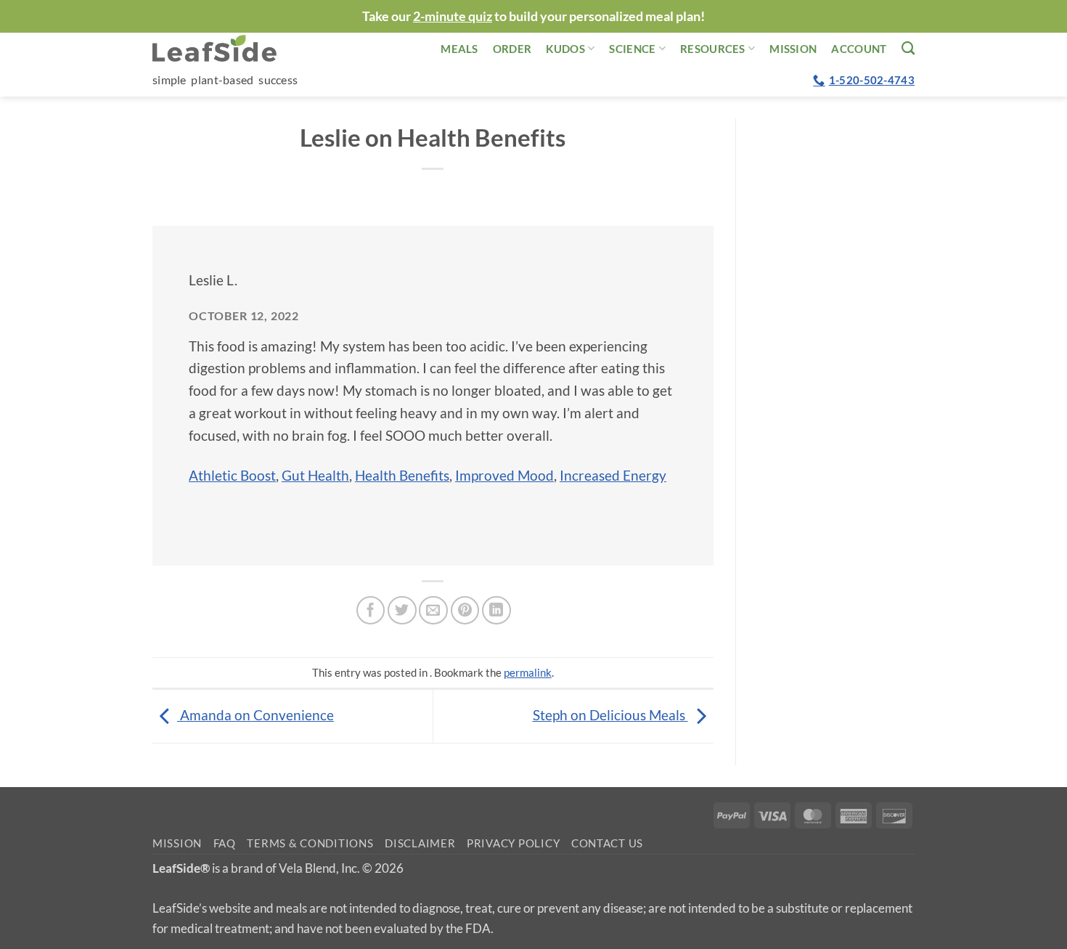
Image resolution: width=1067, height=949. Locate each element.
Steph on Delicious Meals (610, 714)
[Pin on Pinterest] (465, 610)
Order (512, 48)
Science (632, 48)
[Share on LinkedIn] (496, 610)
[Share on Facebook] (370, 610)
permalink (528, 672)
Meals (459, 48)
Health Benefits (402, 475)
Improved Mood (504, 475)
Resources (712, 48)
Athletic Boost (232, 475)
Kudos (565, 48)
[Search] (908, 48)
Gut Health (315, 475)
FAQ (224, 843)
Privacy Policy (513, 843)
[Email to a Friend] (433, 610)
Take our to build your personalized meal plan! (533, 16)
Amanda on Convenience (255, 714)
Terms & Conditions (310, 843)
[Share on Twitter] (402, 610)
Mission (793, 48)
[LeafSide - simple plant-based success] (225, 48)
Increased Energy (613, 475)
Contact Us (607, 843)
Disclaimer (420, 843)
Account (858, 48)
